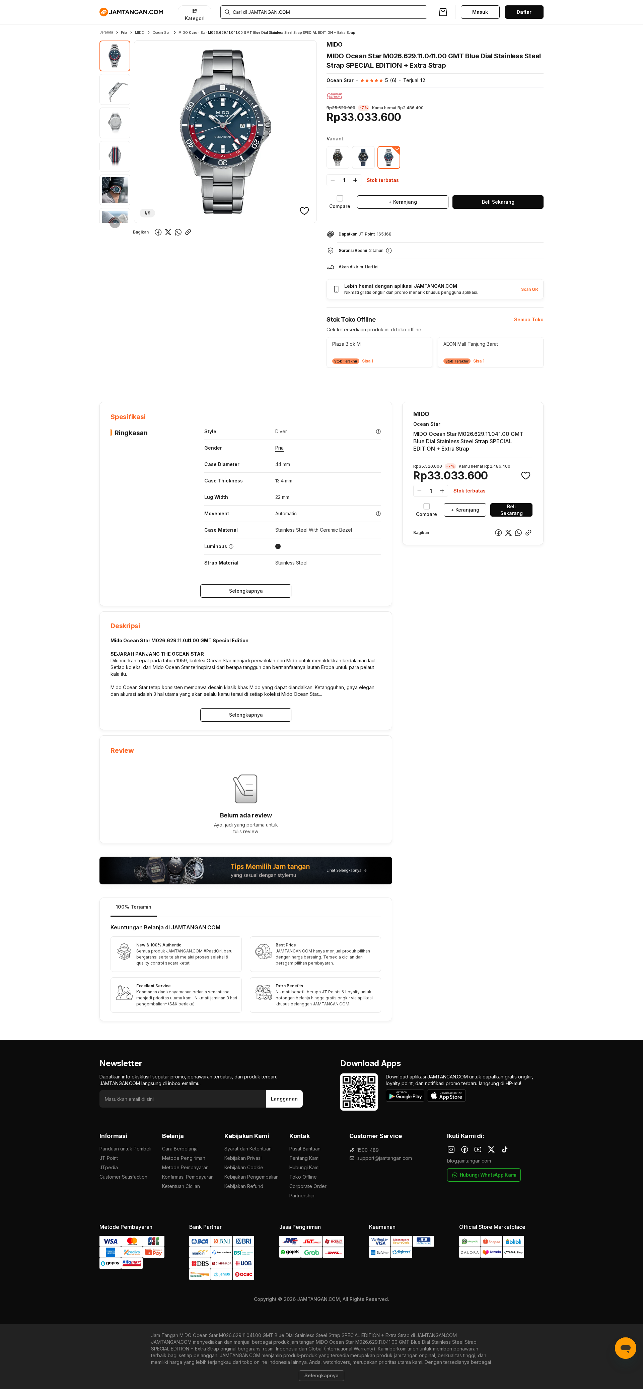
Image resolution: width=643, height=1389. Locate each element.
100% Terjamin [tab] (133, 907)
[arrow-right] (115, 222)
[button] (375, 80)
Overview (110, 381)
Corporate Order (308, 1186)
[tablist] (246, 907)
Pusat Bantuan (304, 1148)
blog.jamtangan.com (469, 1161)
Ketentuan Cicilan (181, 1186)
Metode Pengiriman (183, 1158)
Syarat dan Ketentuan (248, 1148)
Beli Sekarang (498, 202)
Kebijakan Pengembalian (251, 1177)
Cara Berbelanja (180, 1148)
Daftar (524, 12)
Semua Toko (529, 319)
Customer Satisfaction (123, 1177)
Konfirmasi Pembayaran (188, 1177)
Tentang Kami (304, 1158)
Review (243, 381)
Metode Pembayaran (185, 1167)
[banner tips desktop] (245, 870)
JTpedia (108, 1167)
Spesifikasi (143, 381)
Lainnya (272, 381)
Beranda (106, 32)
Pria (124, 32)
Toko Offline (303, 1177)
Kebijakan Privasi (243, 1158)
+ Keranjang (402, 202)
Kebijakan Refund (243, 1186)
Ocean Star (161, 32)
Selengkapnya (246, 591)
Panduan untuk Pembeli (125, 1148)
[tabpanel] (246, 969)
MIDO (140, 32)
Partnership (301, 1195)
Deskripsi (176, 381)
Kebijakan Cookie (243, 1167)
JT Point (108, 1158)
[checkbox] (340, 202)
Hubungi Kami (304, 1167)
